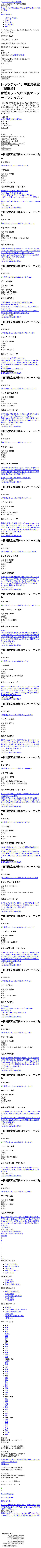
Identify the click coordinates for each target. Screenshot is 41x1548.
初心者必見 (9, 1280)
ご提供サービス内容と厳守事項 (16, 1309)
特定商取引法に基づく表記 (14, 1316)
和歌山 (7, 1355)
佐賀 (6, 1422)
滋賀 (6, 1350)
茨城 (6, 1336)
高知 (6, 1415)
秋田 (6, 1367)
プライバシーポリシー (13, 1311)
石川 (6, 1382)
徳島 (6, 1409)
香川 (6, 1411)
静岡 (6, 1392)
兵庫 (6, 1346)
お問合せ (8, 26)
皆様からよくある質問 (32, 1507)
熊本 (6, 1426)
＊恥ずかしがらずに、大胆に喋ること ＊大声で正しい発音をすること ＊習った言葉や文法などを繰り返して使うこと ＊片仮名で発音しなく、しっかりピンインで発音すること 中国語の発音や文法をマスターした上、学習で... (20, 197)
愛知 (6, 1394)
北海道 (7, 1361)
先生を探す (9, 22)
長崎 (6, 1424)
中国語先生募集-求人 (12, 1292)
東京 (6, 1327)
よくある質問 (9, 24)
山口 (6, 1407)
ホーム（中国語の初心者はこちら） (13, 1505)
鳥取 (6, 1399)
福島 (6, 1373)
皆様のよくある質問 (12, 1266)
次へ (2, 1258)
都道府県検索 (5, 119)
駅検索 (22, 55)
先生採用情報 (9, 1294)
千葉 (6, 1331)
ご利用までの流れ (11, 18)
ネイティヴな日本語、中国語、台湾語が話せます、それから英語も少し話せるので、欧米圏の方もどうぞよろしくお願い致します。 (20, 905)
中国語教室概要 (25, 1460)
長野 (6, 1388)
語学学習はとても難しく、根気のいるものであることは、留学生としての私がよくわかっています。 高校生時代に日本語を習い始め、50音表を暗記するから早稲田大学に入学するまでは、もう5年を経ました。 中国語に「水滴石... (20, 418)
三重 (6, 1348)
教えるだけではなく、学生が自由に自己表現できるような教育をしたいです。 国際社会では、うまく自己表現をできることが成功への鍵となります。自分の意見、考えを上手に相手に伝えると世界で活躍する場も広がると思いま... (20, 798)
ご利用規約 (9, 1314)
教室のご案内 (30, 8)
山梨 (6, 1386)
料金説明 (8, 20)
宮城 (6, 1369)
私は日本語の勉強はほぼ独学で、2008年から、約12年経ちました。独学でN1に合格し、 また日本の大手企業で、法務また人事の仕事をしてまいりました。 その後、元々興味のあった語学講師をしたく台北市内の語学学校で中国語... (20, 253)
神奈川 (7, 1334)
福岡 (6, 1420)
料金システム (9, 1268)
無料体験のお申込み (18, 8)
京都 (6, 1357)
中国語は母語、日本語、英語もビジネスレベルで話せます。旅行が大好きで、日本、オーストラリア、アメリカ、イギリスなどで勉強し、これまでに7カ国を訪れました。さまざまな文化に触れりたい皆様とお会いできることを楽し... (20, 527)
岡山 (6, 1403)
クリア (3, 147)
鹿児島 (7, 1432)
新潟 (6, 1378)
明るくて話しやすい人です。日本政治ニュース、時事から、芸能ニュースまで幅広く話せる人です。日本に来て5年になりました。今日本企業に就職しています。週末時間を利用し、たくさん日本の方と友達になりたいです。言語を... (20, 957)
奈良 (6, 1352)
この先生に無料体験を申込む (11, 207)
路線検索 (16, 55)
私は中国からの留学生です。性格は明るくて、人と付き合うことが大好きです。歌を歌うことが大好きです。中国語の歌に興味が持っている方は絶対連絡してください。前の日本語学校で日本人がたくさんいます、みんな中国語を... (20, 581)
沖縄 (6, 1434)
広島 (6, 1405)
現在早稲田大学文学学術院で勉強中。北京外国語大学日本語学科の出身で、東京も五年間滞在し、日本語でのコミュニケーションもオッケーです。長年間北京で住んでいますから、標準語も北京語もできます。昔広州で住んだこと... (20, 1062)
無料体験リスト (6, 6)
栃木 (6, 1338)
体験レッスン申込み (12, 1270)
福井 (6, 1384)
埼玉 (6, 1329)
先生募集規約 (9, 1298)
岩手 (6, 1365)
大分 (6, 1428)
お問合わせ (9, 1318)
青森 (6, 1363)
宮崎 (6, 1430)
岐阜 (6, 1390)
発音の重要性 (9, 1282)
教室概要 (8, 1307)
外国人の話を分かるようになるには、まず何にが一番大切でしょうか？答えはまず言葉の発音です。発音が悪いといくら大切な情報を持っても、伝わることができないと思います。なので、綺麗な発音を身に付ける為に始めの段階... (20, 691)
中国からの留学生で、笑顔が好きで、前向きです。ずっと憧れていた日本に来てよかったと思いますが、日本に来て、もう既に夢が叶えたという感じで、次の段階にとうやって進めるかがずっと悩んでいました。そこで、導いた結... (20, 744)
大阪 (6, 1344)
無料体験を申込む (7, 36)
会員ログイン (5, 8)
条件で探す (5, 121)
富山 (6, 1380)
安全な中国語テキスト (13, 1284)
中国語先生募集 (6, 14)
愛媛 (6, 1413)
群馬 (6, 1340)
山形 (6, 1371)
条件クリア (5, 53)
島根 (6, 1401)
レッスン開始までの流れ (13, 1296)
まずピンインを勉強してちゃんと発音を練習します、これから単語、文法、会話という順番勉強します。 (20, 1169)
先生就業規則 (9, 1300)
